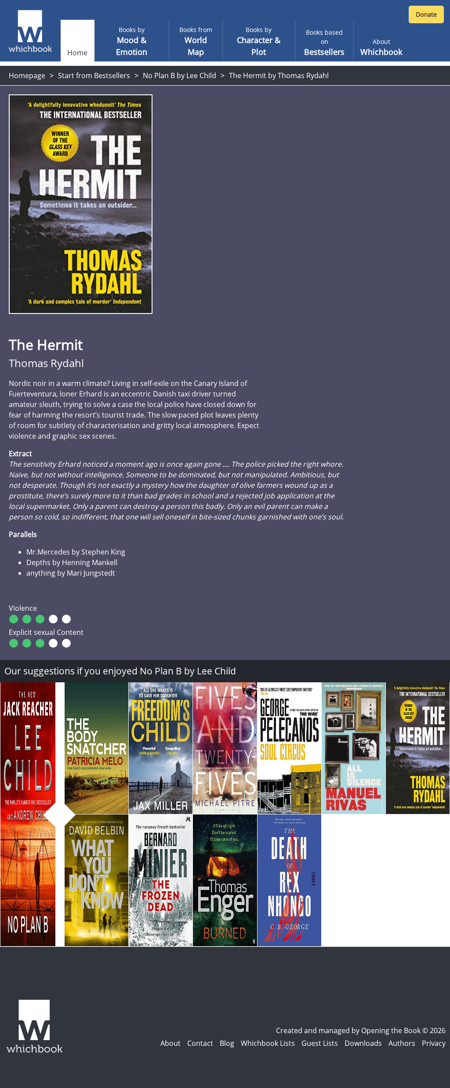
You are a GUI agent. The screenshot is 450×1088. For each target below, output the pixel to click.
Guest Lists (319, 1043)
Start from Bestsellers (94, 75)
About (170, 1043)
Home (77, 53)
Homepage (27, 75)
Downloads (363, 1043)
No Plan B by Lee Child (179, 75)
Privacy (434, 1043)
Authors (401, 1043)
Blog (227, 1043)
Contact (200, 1043)
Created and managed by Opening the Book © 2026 (361, 1030)
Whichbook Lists (268, 1043)
